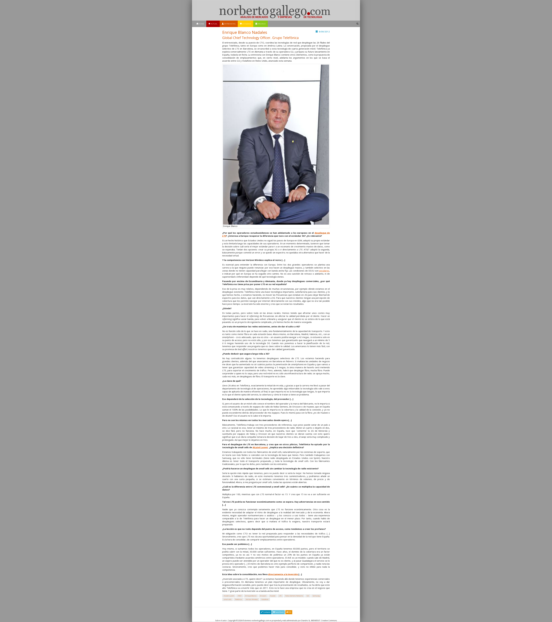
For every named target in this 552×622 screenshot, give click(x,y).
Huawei (272, 596)
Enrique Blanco (250, 596)
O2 (308, 596)
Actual (213, 23)
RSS (289, 612)
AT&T (239, 596)
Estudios (246, 23)
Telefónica (238, 599)
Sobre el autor (221, 620)
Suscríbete (279, 612)
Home (201, 23)
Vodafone (264, 599)
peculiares (324, 270)
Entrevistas (230, 23)
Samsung (316, 596)
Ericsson (263, 596)
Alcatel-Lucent (229, 596)
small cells (227, 599)
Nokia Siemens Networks (294, 596)
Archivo (261, 23)
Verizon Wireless (252, 599)
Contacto (267, 612)
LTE (280, 596)
